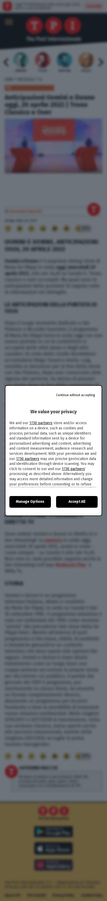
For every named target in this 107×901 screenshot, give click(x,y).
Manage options (30, 501)
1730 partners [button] (40, 423)
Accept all (77, 501)
